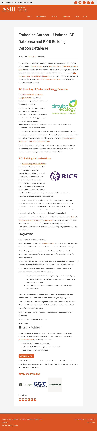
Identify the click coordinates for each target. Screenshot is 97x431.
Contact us (91, 422)
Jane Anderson (48, 243)
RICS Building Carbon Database (48, 79)
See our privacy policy (10, 425)
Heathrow (22, 141)
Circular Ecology (36, 66)
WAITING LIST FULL (26, 356)
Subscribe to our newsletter (85, 419)
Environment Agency (67, 138)
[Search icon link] (92, 16)
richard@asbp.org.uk (26, 339)
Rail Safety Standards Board (39, 141)
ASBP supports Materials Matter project (17, 2)
